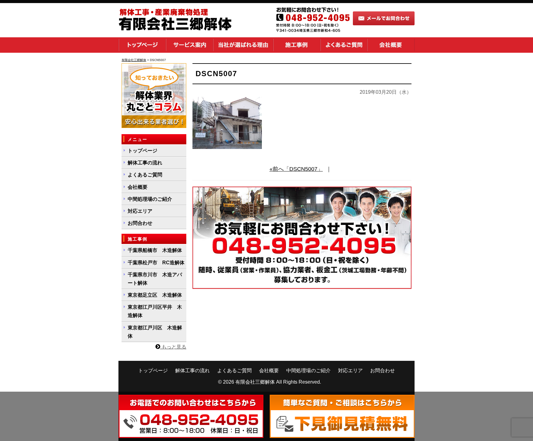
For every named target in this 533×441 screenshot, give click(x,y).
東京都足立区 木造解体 (155, 295)
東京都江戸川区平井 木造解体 (155, 311)
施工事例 (296, 45)
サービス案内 (189, 45)
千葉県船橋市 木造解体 (155, 250)
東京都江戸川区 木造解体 (155, 332)
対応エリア (140, 211)
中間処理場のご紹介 (150, 199)
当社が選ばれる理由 (243, 45)
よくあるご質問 (343, 45)
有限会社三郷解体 (255, 382)
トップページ (142, 45)
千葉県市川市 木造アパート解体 (155, 279)
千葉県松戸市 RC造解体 (156, 262)
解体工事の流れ (145, 162)
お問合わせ (140, 223)
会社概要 (391, 45)
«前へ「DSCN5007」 (296, 169)
